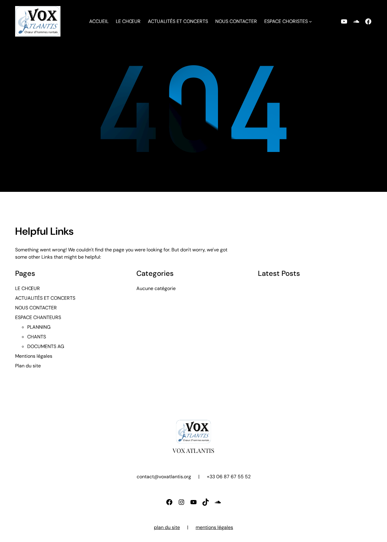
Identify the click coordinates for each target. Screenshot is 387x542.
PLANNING (38, 327)
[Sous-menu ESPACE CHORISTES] (310, 21)
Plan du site (28, 366)
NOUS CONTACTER (36, 308)
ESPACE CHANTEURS (38, 317)
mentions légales (214, 527)
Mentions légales (33, 356)
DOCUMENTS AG (45, 346)
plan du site (167, 527)
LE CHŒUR (27, 288)
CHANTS (36, 337)
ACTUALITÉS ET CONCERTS (45, 298)
